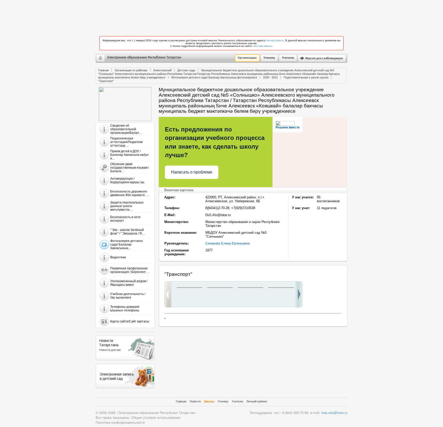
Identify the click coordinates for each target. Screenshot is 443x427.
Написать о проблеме (191, 172)
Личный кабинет (256, 401)
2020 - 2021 (270, 77)
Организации (247, 57)
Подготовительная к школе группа (306, 77)
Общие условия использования (155, 417)
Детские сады (186, 70)
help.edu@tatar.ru (334, 412)
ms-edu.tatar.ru (275, 40)
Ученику (269, 57)
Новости (195, 401)
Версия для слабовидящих (324, 58)
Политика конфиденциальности (120, 422)
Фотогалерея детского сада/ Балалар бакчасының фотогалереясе (214, 77)
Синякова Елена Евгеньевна (227, 243)
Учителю (288, 57)
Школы (209, 401)
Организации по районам (131, 70)
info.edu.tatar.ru (262, 46)
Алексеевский (162, 70)
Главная (103, 70)
